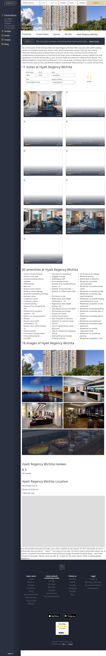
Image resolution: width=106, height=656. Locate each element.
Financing (93, 579)
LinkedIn (72, 591)
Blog (72, 594)
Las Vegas (8, 19)
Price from (30, 72)
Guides (31, 579)
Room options (57, 80)
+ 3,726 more (9, 28)
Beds (53, 72)
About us (31, 582)
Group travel (31, 601)
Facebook (72, 579)
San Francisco (9, 26)
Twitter (72, 582)
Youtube (72, 585)
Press (31, 591)
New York (8, 21)
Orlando (7, 23)
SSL (63, 644)
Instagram (72, 588)
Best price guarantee (93, 582)
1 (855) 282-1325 (28, 493)
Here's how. (94, 41)
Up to (40, 72)
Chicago (52, 581)
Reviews (31, 585)
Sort (27, 79)
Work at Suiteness (31, 594)
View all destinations (52, 596)
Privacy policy (93, 588)
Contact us (31, 588)
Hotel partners (31, 597)
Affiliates (31, 604)
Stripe (70, 644)
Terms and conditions (93, 585)
